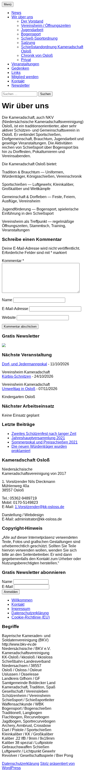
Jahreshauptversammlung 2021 (38, 438)
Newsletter (20, 85)
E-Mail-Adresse (15, 309)
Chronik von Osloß (37, 55)
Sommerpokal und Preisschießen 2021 (44, 442)
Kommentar (13, 261)
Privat (26, 60)
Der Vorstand (32, 21)
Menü (7, 4)
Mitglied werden (24, 77)
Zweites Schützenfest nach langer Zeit (43, 434)
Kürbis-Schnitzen (16, 376)
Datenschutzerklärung (30, 613)
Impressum (20, 609)
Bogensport (31, 34)
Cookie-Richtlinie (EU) (30, 617)
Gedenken (20, 68)
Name (7, 300)
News (16, 13)
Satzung (28, 43)
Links (16, 73)
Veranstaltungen (25, 64)
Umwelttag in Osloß (18, 389)
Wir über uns (22, 17)
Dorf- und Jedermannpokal (24, 364)
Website (9, 317)
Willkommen (21, 600)
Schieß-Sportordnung (39, 38)
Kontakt (17, 81)
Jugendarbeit (32, 30)
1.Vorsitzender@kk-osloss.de (39, 507)
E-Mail (7, 587)
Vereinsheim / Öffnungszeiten (46, 26)
